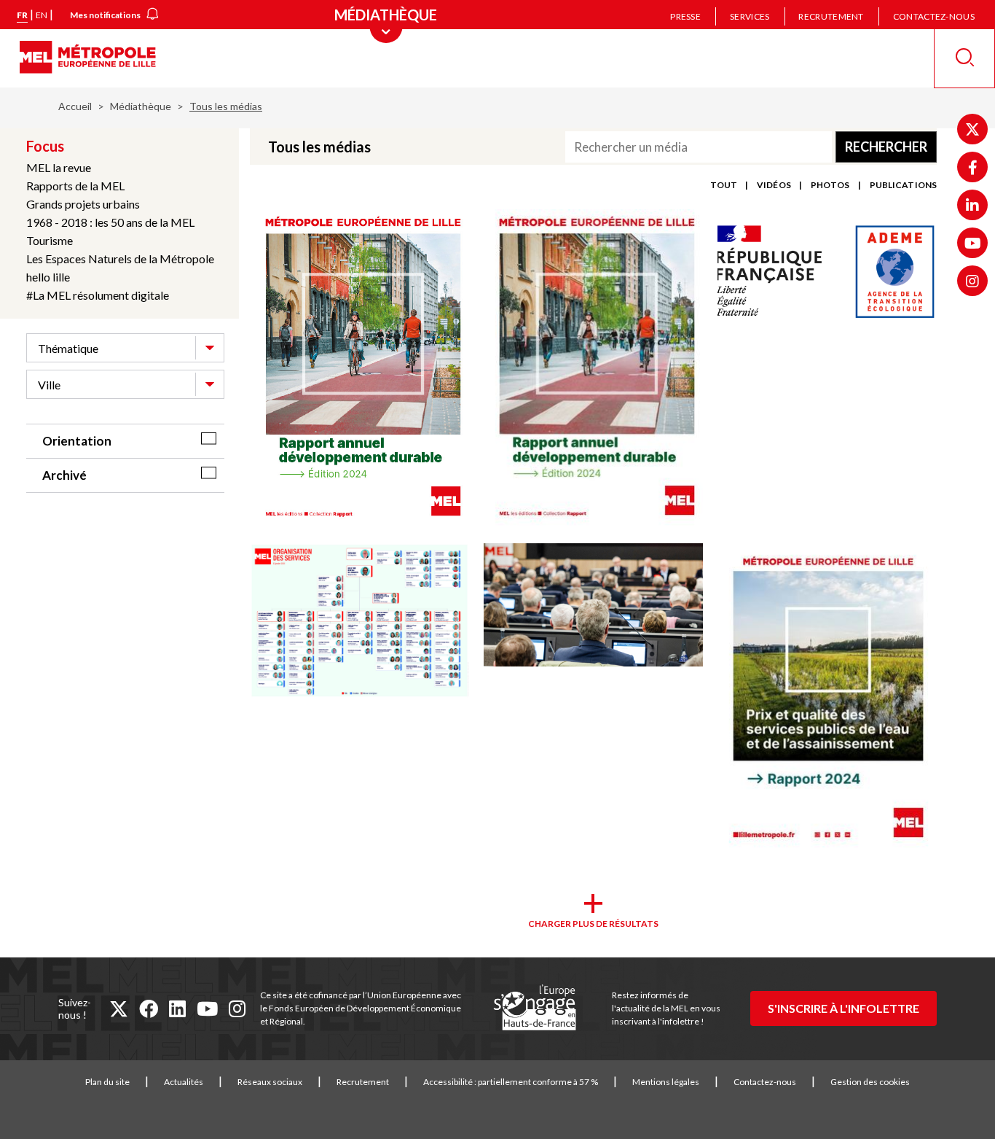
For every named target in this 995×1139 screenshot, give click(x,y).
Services (749, 16)
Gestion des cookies (870, 1081)
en (41, 14)
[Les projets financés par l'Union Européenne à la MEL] (535, 1008)
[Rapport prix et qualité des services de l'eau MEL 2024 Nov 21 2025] (827, 699)
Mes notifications (105, 14)
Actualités (183, 1081)
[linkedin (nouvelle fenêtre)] (177, 1008)
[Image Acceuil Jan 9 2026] (593, 606)
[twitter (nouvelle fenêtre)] (118, 1008)
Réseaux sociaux (269, 1081)
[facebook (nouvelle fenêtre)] (148, 1008)
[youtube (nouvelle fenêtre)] (207, 1008)
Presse (685, 16)
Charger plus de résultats (593, 923)
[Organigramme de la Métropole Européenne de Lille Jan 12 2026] (359, 622)
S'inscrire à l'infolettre (843, 1008)
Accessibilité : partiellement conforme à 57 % (510, 1081)
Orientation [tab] (76, 440)
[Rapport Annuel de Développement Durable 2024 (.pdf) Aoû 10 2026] (359, 369)
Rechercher (886, 147)
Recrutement (830, 16)
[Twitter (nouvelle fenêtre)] (972, 129)
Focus (45, 146)
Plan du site (107, 1081)
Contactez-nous (934, 16)
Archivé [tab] (64, 475)
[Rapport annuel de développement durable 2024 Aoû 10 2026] (593, 368)
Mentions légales (665, 1081)
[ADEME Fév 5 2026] (827, 272)
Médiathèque (140, 106)
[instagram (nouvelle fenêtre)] (237, 1008)
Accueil (75, 106)
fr (22, 14)
